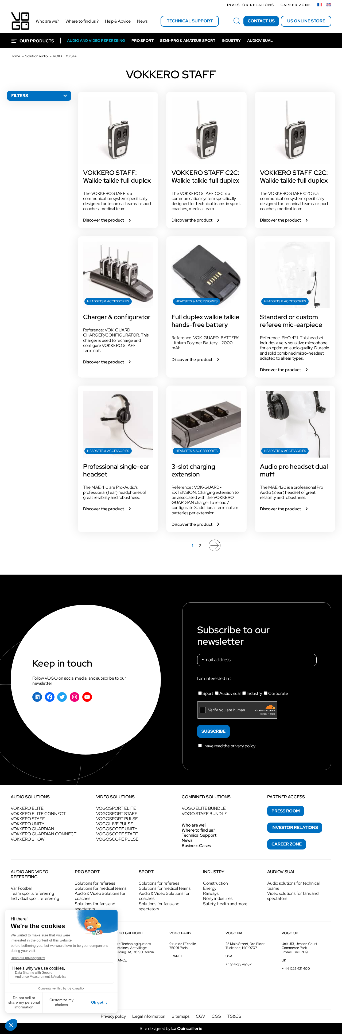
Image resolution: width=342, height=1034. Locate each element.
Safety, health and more (225, 904)
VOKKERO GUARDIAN (32, 829)
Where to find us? (198, 830)
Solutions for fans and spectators (95, 906)
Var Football (21, 888)
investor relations (294, 827)
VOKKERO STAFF (28, 818)
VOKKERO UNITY (27, 824)
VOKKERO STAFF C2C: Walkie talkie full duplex (205, 177)
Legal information (148, 1016)
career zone (286, 844)
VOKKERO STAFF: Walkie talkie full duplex (117, 177)
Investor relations (250, 5)
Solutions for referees (95, 883)
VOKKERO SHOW (28, 839)
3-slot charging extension (193, 470)
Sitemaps (180, 1016)
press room (285, 811)
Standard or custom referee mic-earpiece (291, 321)
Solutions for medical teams (100, 888)
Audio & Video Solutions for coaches (100, 896)
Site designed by (171, 1028)
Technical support (190, 21)
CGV (200, 1016)
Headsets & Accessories (108, 301)
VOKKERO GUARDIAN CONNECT (43, 834)
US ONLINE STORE (306, 21)
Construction (215, 883)
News (187, 840)
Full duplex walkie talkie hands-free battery (205, 321)
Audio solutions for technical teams (293, 885)
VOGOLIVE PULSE (114, 824)
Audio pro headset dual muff (294, 470)
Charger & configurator (116, 317)
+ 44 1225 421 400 (296, 968)
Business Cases (196, 845)
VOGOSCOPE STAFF (117, 834)
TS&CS (234, 1016)
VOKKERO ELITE (27, 808)
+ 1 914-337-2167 (238, 964)
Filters (19, 95)
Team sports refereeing (32, 893)
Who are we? (194, 825)
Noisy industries (217, 898)
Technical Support (199, 835)
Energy (209, 888)
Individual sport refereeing (35, 898)
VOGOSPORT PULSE (117, 818)
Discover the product (107, 220)
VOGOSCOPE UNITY (116, 829)
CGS (216, 1016)
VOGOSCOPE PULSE (117, 839)
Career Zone (296, 5)
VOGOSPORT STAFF (116, 813)
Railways (211, 893)
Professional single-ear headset (116, 470)
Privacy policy (113, 1016)
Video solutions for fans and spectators (292, 896)
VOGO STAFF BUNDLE (204, 813)
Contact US (261, 21)
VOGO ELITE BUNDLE (204, 808)
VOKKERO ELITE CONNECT (38, 813)
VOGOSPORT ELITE (116, 808)
